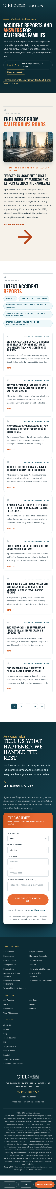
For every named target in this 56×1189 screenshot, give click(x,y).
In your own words (21, 880)
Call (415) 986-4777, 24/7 (18, 786)
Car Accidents (8, 951)
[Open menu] (50, 6)
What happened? (14, 845)
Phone (11, 868)
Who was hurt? (14, 833)
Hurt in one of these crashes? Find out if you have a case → (27, 81)
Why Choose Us (9, 1046)
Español (6, 1055)
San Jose (33, 1000)
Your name (13, 856)
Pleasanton (8, 1008)
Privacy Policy (9, 1050)
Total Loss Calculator (11, 1059)
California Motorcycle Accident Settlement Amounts (22, 323)
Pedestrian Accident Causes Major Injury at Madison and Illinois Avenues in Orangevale (26, 179)
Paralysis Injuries (9, 960)
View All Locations (10, 1013)
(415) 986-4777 (30, 1092)
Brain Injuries (8, 956)
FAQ (4, 1042)
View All (32, 964)
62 (35, 706)
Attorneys (7, 1029)
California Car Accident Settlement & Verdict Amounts (25, 314)
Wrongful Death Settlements (14, 988)
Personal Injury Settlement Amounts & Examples (26, 306)
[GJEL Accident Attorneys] (14, 6)
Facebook (17, 1102)
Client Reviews (9, 1037)
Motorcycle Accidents (38, 956)
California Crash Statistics (13, 1063)
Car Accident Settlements (39, 969)
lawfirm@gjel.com (28, 1096)
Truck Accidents (35, 960)
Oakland (6, 1004)
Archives (10, 298)
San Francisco (8, 1000)
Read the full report (13, 224)
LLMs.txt (39, 1102)
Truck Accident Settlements (40, 980)
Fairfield (32, 1008)
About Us (7, 1025)
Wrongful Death (9, 964)
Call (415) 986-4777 (39, 910)
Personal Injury (9, 969)
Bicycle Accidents (36, 951)
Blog (5, 1033)
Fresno (32, 1004)
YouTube (28, 1102)
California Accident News (34, 298)
